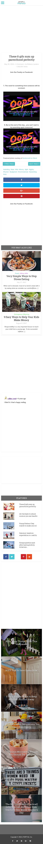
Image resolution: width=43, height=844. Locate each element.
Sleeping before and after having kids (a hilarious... (27, 545)
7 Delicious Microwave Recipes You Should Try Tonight (21, 753)
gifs (27, 169)
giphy (32, 169)
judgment (14, 172)
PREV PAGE (9, 164)
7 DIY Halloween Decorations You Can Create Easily (21, 725)
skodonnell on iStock (30, 158)
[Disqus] (21, 363)
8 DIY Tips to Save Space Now (21, 670)
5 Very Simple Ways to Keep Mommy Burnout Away (21, 698)
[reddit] (29, 556)
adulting (7, 169)
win (5, 174)
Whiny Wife (24, 273)
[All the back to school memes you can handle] (11, 516)
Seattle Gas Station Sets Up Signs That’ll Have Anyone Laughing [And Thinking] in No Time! (21, 781)
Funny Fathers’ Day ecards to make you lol (28, 525)
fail (17, 169)
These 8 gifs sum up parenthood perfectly (27, 505)
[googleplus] (17, 556)
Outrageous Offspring (21, 314)
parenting (33, 172)
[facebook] (6, 556)
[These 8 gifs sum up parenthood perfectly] (11, 506)
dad (13, 169)
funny (22, 169)
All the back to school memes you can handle (28, 515)
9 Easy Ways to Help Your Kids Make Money (21, 318)
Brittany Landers (33, 64)
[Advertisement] (21, 30)
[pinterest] (23, 556)
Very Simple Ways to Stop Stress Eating (21, 277)
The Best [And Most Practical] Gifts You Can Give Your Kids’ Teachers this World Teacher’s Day (21, 808)
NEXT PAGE (33, 164)
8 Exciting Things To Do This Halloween (21, 642)
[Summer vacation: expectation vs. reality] (11, 535)
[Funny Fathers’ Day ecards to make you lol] (11, 525)
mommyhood (23, 172)
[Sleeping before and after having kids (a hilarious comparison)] (11, 545)
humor (6, 172)
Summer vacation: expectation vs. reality (28, 534)
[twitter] (11, 556)
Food (17, 273)
